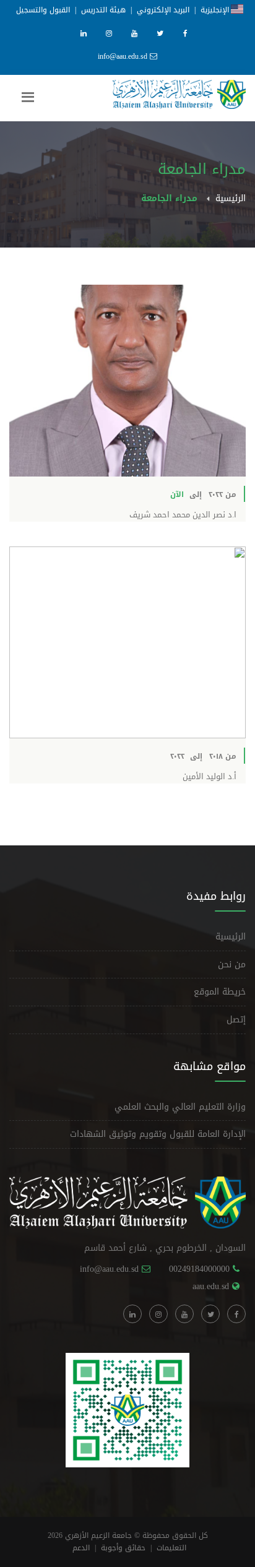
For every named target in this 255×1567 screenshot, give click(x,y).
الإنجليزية (216, 10)
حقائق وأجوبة (123, 1548)
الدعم (81, 1548)
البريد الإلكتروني (163, 10)
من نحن (232, 964)
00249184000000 (199, 1269)
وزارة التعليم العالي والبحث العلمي (180, 1107)
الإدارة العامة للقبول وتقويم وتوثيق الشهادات (158, 1134)
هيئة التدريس (103, 10)
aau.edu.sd (210, 1286)
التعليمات (171, 1548)
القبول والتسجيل (43, 10)
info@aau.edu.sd (124, 56)
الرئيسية (230, 198)
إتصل (236, 1019)
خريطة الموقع (220, 991)
